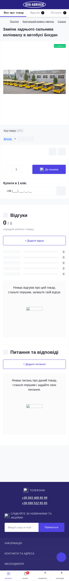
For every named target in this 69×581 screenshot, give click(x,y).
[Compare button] (62, 151)
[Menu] (5, 4)
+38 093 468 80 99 (34, 497)
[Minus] (7, 169)
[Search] (12, 4)
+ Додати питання (34, 364)
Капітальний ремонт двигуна (38, 21)
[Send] (61, 191)
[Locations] (58, 4)
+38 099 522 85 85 (34, 503)
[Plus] (25, 169)
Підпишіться (51, 527)
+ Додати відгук (34, 240)
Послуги (14, 21)
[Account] (65, 4)
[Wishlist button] (53, 151)
